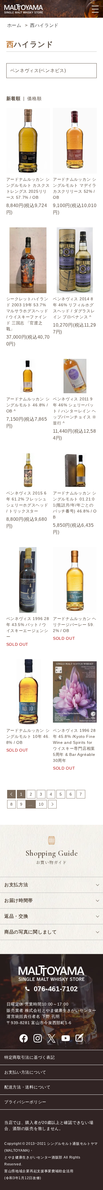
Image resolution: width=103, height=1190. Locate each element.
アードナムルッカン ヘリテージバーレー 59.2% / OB (74, 624)
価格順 (34, 98)
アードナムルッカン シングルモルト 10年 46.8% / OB (28, 736)
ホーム (14, 25)
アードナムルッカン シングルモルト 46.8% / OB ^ (28, 405)
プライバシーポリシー (25, 1102)
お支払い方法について (25, 1072)
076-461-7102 (56, 989)
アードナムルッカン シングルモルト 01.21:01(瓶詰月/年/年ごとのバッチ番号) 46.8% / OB (75, 505)
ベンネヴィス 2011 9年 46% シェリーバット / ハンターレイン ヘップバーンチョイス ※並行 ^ (74, 411)
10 (41, 804)
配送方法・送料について (27, 1087)
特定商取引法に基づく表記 (29, 1057)
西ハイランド (44, 25)
